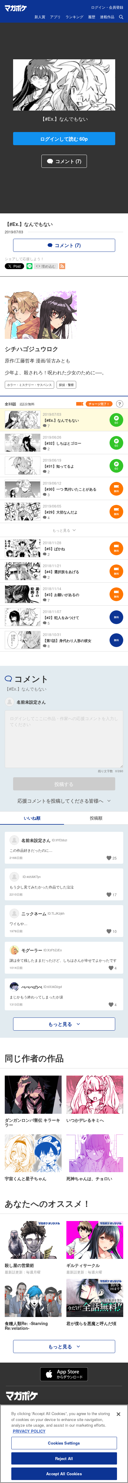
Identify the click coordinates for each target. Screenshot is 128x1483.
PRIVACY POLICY (29, 1431)
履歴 (91, 17)
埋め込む (48, 266)
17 (115, 894)
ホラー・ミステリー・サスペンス (29, 385)
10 (115, 931)
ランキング (74, 17)
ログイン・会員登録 (107, 7)
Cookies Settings (64, 1443)
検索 (121, 17)
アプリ (55, 17)
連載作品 (107, 17)
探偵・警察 (66, 385)
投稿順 (96, 818)
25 (115, 858)
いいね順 (32, 818)
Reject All (64, 1458)
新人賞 (40, 17)
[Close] (118, 1414)
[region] (64, 1444)
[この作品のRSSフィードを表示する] (62, 266)
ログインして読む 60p (64, 138)
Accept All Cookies (64, 1473)
